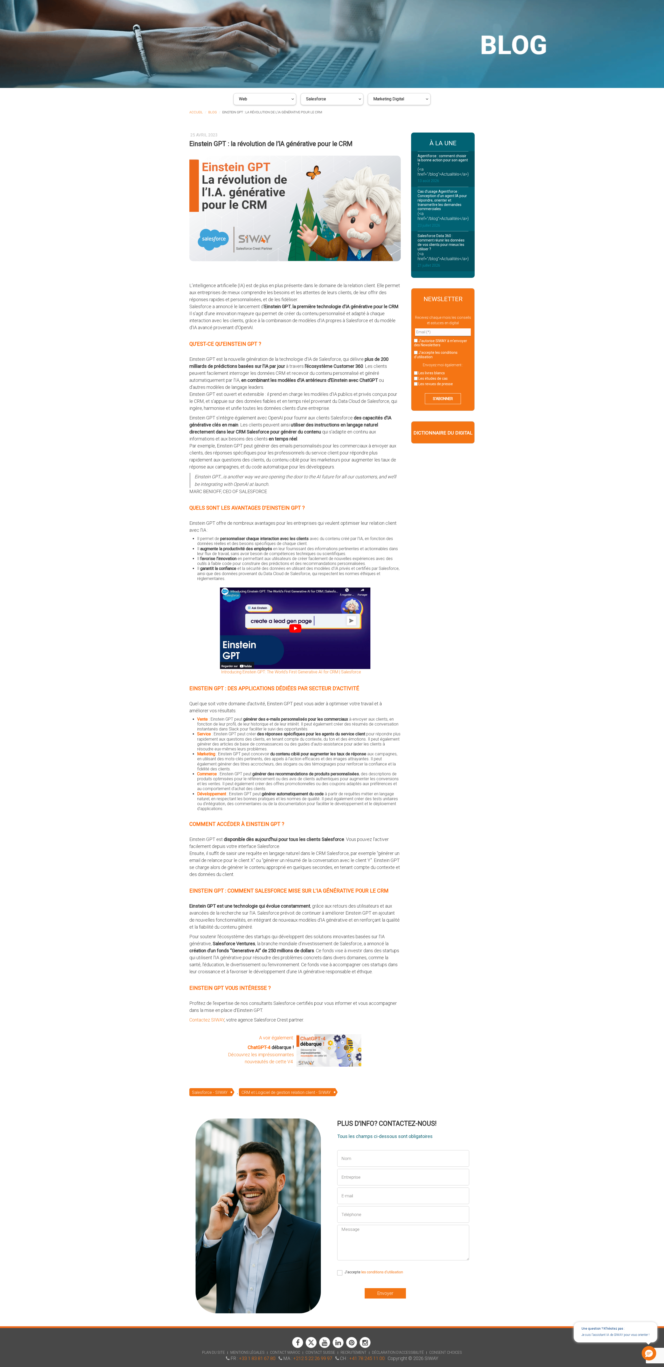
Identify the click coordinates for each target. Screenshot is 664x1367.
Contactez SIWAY (206, 1020)
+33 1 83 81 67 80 (257, 1358)
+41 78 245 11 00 (367, 1358)
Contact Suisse (320, 1352)
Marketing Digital (388, 98)
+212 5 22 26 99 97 (312, 1358)
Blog (212, 112)
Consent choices (445, 1352)
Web (243, 98)
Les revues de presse (435, 384)
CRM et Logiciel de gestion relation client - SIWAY (286, 1092)
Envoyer (385, 1293)
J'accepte (436, 354)
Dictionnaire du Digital (442, 433)
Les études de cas (433, 378)
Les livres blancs (431, 373)
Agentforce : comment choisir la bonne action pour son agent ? (443, 160)
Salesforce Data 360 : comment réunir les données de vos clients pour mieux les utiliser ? (441, 242)
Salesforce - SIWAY (209, 1092)
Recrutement (353, 1352)
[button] (649, 1353)
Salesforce (316, 98)
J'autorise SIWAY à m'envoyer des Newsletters (440, 343)
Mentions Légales (247, 1352)
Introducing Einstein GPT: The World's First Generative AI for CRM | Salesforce (290, 671)
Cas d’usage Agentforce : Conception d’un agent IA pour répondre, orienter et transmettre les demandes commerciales (442, 200)
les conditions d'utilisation (382, 1272)
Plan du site (213, 1352)
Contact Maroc (285, 1352)
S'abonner (443, 398)
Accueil (196, 112)
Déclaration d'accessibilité (398, 1352)
